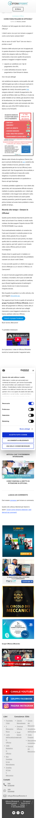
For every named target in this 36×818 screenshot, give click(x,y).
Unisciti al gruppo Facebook (13, 318)
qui (24, 162)
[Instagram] (18, 812)
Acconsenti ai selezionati (18, 440)
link (27, 89)
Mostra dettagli (25, 429)
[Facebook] (13, 812)
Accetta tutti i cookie (18, 435)
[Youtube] (22, 812)
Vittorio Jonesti (21, 21)
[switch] (31, 409)
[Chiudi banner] (33, 370)
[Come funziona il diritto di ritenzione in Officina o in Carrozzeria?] (18, 469)
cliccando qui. (15, 296)
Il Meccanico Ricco (9, 729)
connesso (13, 500)
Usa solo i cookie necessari (18, 446)
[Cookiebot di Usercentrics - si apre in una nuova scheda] (21, 370)
